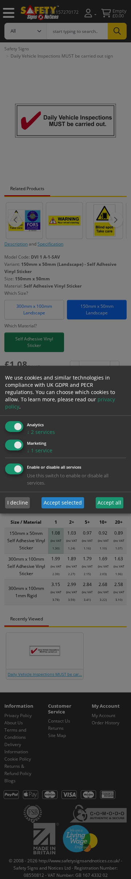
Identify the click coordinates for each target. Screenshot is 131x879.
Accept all (109, 502)
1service (39, 450)
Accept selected (63, 502)
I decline (17, 502)
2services (41, 431)
